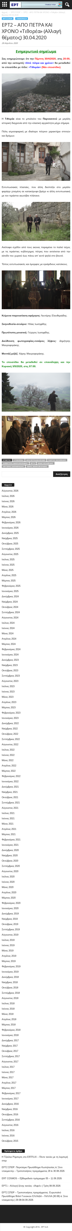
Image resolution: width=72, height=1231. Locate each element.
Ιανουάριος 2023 (10, 718)
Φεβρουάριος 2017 (11, 1093)
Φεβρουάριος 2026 (11, 522)
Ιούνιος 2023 (8, 691)
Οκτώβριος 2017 (10, 1051)
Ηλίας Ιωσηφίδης (45, 463)
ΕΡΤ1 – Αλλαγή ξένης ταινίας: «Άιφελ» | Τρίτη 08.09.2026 (31, 1185)
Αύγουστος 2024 (10, 617)
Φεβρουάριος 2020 (11, 903)
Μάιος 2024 (7, 633)
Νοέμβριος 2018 (10, 982)
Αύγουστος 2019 (10, 934)
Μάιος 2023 (7, 697)
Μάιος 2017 (7, 1077)
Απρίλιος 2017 (9, 1082)
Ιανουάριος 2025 (10, 591)
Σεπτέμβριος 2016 (11, 1119)
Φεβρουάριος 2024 (11, 649)
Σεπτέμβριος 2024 (11, 612)
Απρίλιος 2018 (9, 1019)
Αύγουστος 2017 (10, 1061)
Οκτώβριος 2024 (10, 607)
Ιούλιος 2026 (8, 496)
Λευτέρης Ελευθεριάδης (13, 466)
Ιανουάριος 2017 (10, 1098)
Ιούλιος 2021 (8, 813)
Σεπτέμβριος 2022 (11, 739)
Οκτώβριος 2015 (10, 1141)
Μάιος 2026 (7, 506)
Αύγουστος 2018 (10, 998)
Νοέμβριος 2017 (10, 1045)
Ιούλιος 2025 (8, 559)
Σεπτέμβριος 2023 (11, 675)
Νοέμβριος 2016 (10, 1109)
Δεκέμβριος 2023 (10, 660)
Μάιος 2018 (7, 1014)
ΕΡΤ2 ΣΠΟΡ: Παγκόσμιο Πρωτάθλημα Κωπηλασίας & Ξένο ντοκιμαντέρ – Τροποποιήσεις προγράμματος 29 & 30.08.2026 (33, 1169)
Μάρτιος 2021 (9, 834)
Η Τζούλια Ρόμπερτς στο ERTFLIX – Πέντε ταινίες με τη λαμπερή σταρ (35, 1159)
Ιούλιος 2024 (8, 623)
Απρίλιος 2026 (9, 512)
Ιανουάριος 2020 (10, 908)
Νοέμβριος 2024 (10, 601)
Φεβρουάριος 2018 (11, 1030)
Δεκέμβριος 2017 (10, 1040)
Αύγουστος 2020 (10, 871)
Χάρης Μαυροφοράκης (37, 466)
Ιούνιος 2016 (8, 1135)
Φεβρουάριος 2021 (11, 839)
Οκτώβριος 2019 (10, 924)
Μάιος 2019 (7, 950)
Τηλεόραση (21, 18)
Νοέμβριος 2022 (10, 728)
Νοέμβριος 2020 (10, 855)
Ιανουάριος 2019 (10, 971)
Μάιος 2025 (7, 570)
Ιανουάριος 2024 (10, 654)
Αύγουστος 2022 (10, 744)
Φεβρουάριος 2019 (11, 966)
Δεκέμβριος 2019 (10, 913)
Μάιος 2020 (7, 887)
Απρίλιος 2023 (9, 702)
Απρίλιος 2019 (9, 956)
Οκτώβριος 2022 (10, 734)
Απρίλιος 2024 (9, 638)
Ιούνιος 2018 (8, 1008)
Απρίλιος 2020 (9, 892)
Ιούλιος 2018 (8, 1003)
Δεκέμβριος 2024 (10, 596)
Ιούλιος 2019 (8, 940)
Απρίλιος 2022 (9, 765)
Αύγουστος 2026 (10, 490)
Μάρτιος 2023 (9, 707)
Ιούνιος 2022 (8, 755)
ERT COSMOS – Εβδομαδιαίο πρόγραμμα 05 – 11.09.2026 (32, 1178)
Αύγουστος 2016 (10, 1125)
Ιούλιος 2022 (8, 749)
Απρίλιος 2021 (9, 829)
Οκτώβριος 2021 (10, 797)
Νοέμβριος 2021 (10, 792)
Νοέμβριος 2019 (10, 919)
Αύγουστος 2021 (10, 808)
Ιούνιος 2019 (8, 945)
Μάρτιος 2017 (9, 1088)
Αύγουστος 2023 (10, 681)
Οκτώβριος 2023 (10, 670)
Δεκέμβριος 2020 (10, 850)
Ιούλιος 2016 (8, 1130)
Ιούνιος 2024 (8, 628)
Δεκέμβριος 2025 (10, 533)
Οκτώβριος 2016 (10, 1114)
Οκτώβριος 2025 (10, 543)
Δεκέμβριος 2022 (10, 723)
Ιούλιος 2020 (8, 876)
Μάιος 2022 (7, 760)
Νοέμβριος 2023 (10, 665)
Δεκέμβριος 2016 (10, 1104)
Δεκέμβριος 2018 (10, 977)
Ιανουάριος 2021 (10, 845)
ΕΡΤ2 (33, 463)
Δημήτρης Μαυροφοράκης (15, 463)
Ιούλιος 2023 (8, 686)
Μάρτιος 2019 (9, 961)
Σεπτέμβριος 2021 (11, 802)
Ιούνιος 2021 (8, 818)
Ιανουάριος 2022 (10, 781)
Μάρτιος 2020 (9, 897)
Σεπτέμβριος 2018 (11, 993)
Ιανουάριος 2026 (10, 527)
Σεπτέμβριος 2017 (11, 1056)
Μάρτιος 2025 (9, 580)
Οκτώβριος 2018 (10, 987)
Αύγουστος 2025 (10, 554)
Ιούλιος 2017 (8, 1067)
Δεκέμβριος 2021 (10, 786)
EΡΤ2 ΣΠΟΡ (7, 18)
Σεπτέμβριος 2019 (11, 929)
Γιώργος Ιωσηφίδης (57, 460)
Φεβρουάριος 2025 (11, 586)
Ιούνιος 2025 (8, 564)
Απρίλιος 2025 (9, 575)
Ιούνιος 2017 (8, 1072)
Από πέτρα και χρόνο (35, 460)
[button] (66, 5)
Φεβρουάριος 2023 (11, 712)
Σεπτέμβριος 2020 (11, 866)
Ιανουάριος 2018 (10, 1035)
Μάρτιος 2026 (9, 517)
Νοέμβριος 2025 (10, 538)
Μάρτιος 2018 (9, 1024)
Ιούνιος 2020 (8, 882)
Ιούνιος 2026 (8, 501)
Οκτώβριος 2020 (10, 860)
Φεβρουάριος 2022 (11, 776)
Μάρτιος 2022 (9, 771)
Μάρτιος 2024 (9, 644)
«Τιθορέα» (18, 460)
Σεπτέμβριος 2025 (11, 549)
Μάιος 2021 (7, 823)
